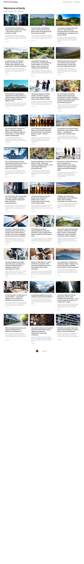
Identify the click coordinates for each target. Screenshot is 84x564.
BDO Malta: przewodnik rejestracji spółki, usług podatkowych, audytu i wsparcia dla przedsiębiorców (68, 329)
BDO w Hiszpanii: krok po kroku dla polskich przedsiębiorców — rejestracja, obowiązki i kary (15, 329)
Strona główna (77, 2)
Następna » (45, 351)
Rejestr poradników (67, 2)
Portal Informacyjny (11, 2)
